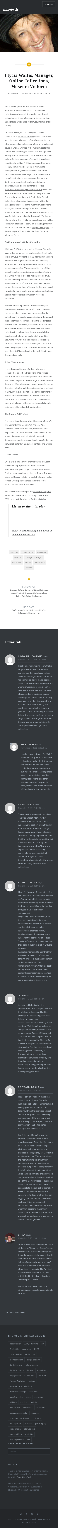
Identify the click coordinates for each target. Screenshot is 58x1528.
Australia (14, 552)
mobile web (15, 1407)
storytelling (29, 1429)
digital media (32, 1365)
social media (15, 1429)
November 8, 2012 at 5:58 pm (31, 1090)
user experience (17, 1439)
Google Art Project (34, 557)
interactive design (18, 1391)
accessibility (15, 1343)
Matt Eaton (21, 93)
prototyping (40, 1423)
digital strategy (17, 1370)
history (32, 1381)
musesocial (28, 1407)
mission (24, 1402)
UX (28, 1439)
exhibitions (29, 1375)
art (42, 1343)
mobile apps (40, 562)
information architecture (21, 1386)
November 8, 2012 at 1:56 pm (31, 998)
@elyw (43, 499)
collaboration (27, 552)
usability (29, 1434)
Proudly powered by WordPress (21, 1519)
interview (33, 1391)
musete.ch (10, 9)
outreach (37, 1418)
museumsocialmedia (18, 1413)
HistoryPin (29, 223)
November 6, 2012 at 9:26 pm (31, 886)
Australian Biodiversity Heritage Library (23, 189)
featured (18, 557)
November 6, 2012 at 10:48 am (32, 659)
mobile (28, 562)
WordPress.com (29, 1522)
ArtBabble (14, 1349)
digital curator (16, 1365)
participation (15, 1423)
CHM (36, 1349)
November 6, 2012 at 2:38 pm (31, 808)
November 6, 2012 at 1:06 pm (34, 748)
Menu (50, 4)
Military (13, 1402)
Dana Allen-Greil (24, 1477)
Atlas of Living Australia (39, 193)
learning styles (16, 1397)
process (28, 1423)
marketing (39, 1397)
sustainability (16, 1434)
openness (35, 1413)
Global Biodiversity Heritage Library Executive (26, 174)
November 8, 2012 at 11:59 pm (32, 1238)
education (41, 1370)
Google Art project (40, 227)
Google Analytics (17, 1381)
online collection (37, 253)
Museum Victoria (26, 136)
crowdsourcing (16, 1359)
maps (28, 1397)
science (29, 567)
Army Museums (31, 1343)
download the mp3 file (23, 534)
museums (41, 1407)
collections (42, 552)
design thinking (33, 1359)
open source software (19, 1418)
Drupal (30, 1370)
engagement (15, 1375)
